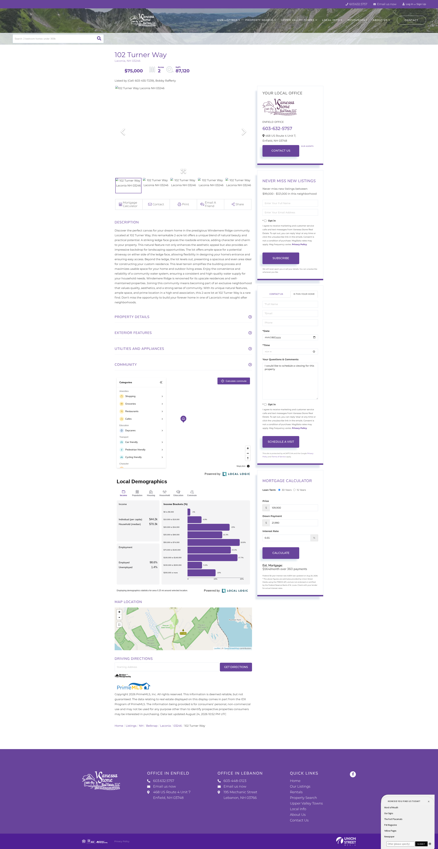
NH (141, 726)
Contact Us (280, 150)
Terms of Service (279, 457)
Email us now (386, 4)
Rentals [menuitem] (296, 792)
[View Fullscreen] (119, 624)
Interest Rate (270, 531)
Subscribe (281, 258)
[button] (99, 38)
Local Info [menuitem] (331, 20)
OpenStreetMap (231, 648)
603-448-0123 (235, 781)
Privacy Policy (299, 244)
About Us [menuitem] (380, 20)
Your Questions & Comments (280, 359)
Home (119, 726)
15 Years (301, 489)
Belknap (152, 726)
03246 (177, 726)
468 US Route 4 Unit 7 (171, 795)
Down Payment (272, 516)
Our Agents (307, 146)
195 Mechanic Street (240, 795)
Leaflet (217, 648)
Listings (131, 726)
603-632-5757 (277, 128)
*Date (265, 331)
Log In (409, 4)
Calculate (280, 553)
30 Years (287, 489)
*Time (266, 345)
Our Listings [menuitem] (227, 20)
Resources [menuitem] (356, 20)
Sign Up (421, 4)
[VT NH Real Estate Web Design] (346, 841)
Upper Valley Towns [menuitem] (297, 20)
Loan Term (269, 489)
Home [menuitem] (295, 781)
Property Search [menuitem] (259, 20)
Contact (411, 20)
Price (265, 501)
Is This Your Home (304, 294)
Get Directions (236, 667)
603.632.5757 (358, 4)
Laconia (165, 726)
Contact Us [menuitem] (299, 820)
